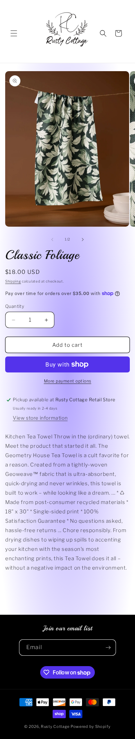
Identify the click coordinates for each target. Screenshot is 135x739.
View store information (40, 418)
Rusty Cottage (55, 726)
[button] (13, 33)
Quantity (14, 306)
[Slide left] (52, 239)
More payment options (67, 381)
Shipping (13, 281)
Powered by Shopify (91, 726)
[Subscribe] (108, 647)
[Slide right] (82, 239)
